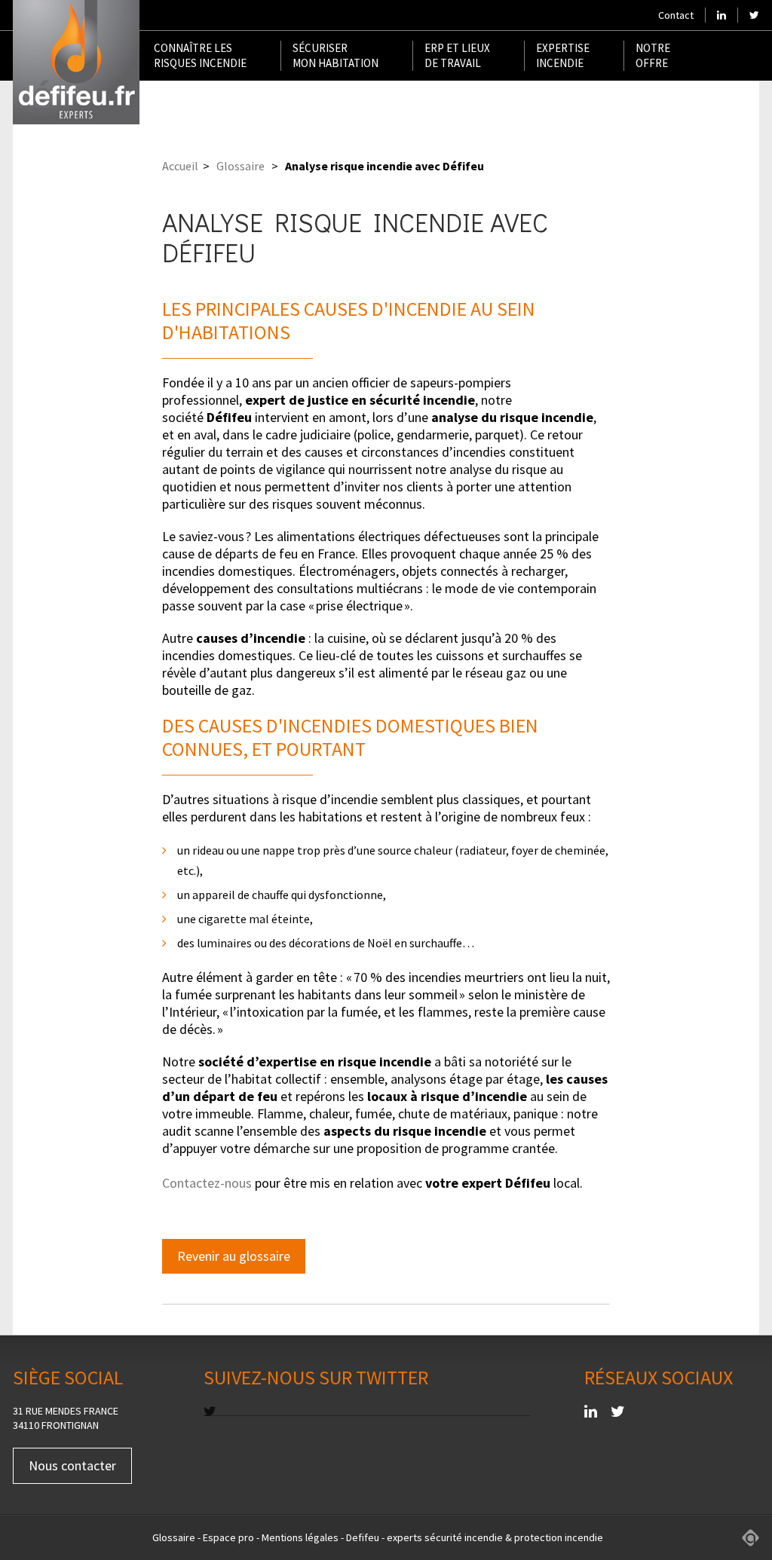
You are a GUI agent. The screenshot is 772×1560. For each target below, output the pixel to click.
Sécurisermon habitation (335, 55)
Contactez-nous (207, 1182)
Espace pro (228, 1537)
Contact (676, 15)
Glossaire (240, 165)
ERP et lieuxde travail (457, 55)
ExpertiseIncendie (563, 55)
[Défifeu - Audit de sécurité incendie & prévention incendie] (76, 62)
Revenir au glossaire (233, 1256)
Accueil (180, 165)
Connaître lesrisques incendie (200, 55)
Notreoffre (653, 55)
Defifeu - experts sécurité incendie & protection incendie (474, 1537)
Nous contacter (72, 1465)
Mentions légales (300, 1537)
